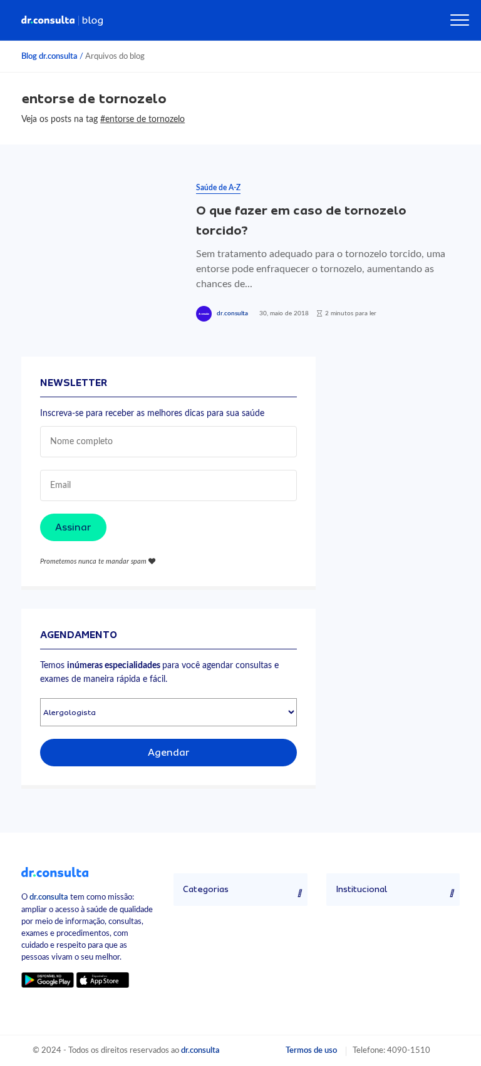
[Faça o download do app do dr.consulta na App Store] (102, 979)
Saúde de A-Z (218, 187)
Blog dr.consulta (49, 56)
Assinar (73, 527)
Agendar (169, 752)
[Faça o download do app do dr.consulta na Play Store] (47, 979)
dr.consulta (232, 313)
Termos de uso (311, 1050)
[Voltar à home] (54, 871)
